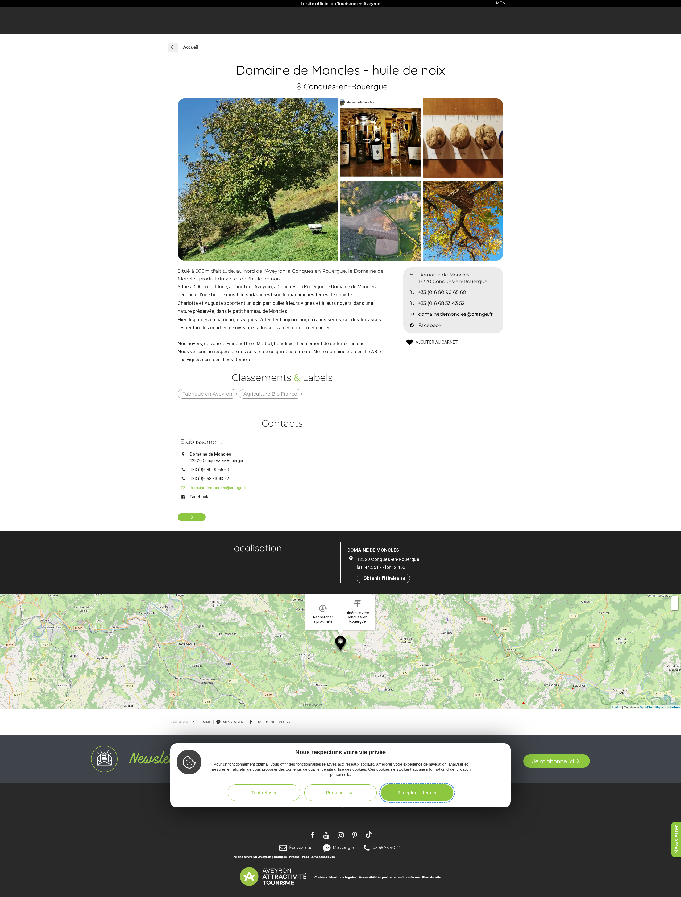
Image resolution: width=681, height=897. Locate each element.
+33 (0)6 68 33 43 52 (441, 303)
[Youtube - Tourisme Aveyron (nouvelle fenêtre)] (326, 834)
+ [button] (675, 600)
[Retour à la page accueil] (173, 47)
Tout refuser (264, 792)
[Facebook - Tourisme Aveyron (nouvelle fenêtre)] (312, 834)
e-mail (204, 722)
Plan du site (431, 877)
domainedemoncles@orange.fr (455, 314)
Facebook (430, 325)
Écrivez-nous (301, 847)
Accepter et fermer (417, 792)
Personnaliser (340, 792)
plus (283, 722)
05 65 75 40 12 (386, 847)
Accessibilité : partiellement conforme (389, 877)
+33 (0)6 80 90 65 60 (442, 293)
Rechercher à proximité (323, 619)
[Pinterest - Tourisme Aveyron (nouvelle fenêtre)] (354, 834)
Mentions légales (342, 877)
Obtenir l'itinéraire (384, 578)
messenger (232, 722)
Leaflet (616, 707)
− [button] (675, 606)
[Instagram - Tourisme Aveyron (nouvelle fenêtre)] (340, 834)
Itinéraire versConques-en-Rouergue (357, 617)
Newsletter (676, 839)
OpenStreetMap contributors (660, 707)
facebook (265, 722)
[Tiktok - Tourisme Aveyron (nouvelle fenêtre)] (368, 834)
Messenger (343, 847)
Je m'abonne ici (553, 761)
